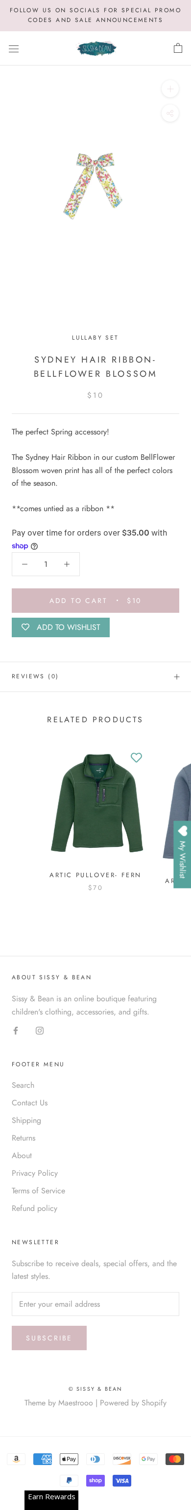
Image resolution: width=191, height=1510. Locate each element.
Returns (23, 1137)
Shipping (26, 1120)
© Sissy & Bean (96, 1389)
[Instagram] (40, 1030)
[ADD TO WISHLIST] (136, 758)
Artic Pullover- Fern (95, 875)
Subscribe (49, 1338)
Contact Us (30, 1102)
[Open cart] (178, 48)
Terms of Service (38, 1190)
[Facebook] (16, 1030)
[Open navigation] (14, 48)
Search (23, 1085)
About (22, 1155)
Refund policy (34, 1208)
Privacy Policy (35, 1173)
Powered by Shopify (133, 1402)
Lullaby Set (95, 337)
